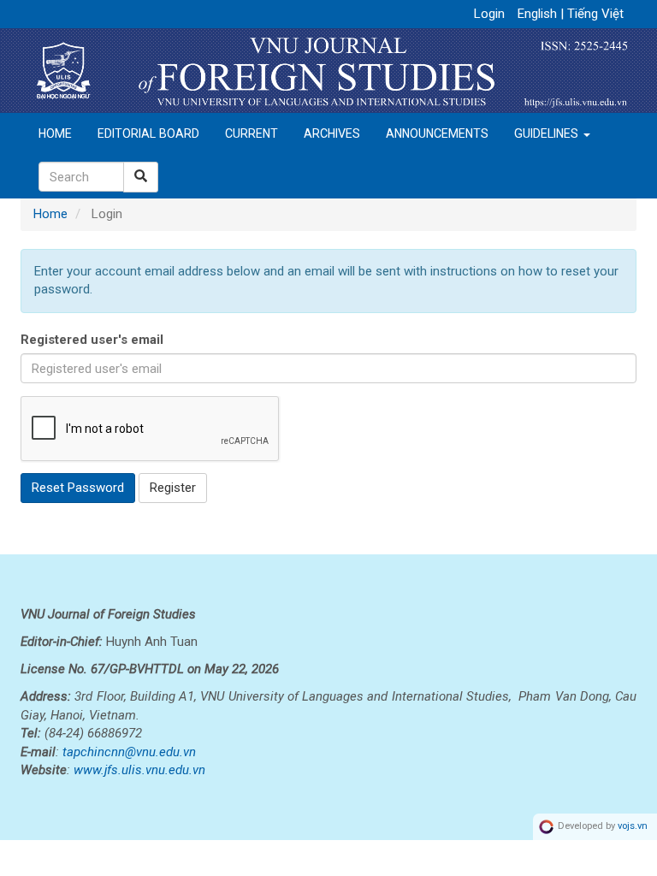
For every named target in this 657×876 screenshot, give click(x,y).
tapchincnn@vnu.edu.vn (129, 752)
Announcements (437, 133)
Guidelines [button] (548, 133)
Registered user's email (92, 339)
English (539, 13)
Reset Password (78, 487)
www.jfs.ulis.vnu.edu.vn (139, 770)
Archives (332, 133)
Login (489, 13)
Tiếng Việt (595, 13)
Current (251, 133)
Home (55, 133)
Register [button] (173, 487)
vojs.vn (633, 826)
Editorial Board (148, 133)
